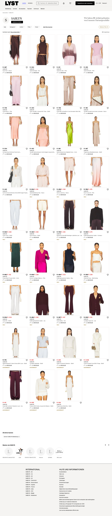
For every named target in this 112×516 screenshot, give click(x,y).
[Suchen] (39, 3)
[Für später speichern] (26, 67)
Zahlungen (62, 480)
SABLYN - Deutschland (32, 482)
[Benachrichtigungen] (63, 3)
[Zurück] (105, 445)
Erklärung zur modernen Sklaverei (68, 501)
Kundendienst (62, 472)
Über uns (61, 474)
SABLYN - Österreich (31, 480)
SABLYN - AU (29, 472)
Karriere (61, 484)
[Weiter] (108, 445)
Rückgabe (62, 478)
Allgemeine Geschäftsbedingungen (68, 489)
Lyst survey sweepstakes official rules (69, 510)
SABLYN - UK (29, 476)
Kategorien (62, 495)
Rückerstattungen (64, 482)
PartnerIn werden (63, 497)
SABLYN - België (30, 493)
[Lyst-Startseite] (11, 3)
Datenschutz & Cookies (65, 491)
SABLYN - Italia (30, 489)
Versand (61, 476)
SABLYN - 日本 (29, 491)
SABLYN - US (29, 478)
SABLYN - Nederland (31, 495)
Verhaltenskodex (63, 508)
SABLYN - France (30, 487)
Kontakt (61, 487)
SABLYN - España (30, 484)
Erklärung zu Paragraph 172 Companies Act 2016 (71, 504)
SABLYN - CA (29, 474)
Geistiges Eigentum (64, 493)
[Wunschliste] (70, 3)
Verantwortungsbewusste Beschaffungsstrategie (72, 506)
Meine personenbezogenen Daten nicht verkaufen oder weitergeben (77, 499)
